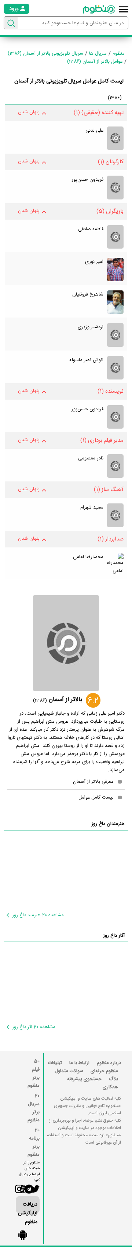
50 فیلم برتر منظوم (33, 1073)
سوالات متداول (69, 1071)
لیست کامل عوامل (96, 797)
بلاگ (113, 1079)
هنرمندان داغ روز (108, 824)
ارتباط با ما (79, 1063)
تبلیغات (55, 1063)
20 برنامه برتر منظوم (33, 1142)
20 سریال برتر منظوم (33, 1108)
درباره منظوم (109, 1063)
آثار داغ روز (114, 936)
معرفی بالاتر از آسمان (93, 782)
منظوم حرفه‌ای (104, 1071)
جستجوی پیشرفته (84, 1079)
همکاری (110, 1087)
